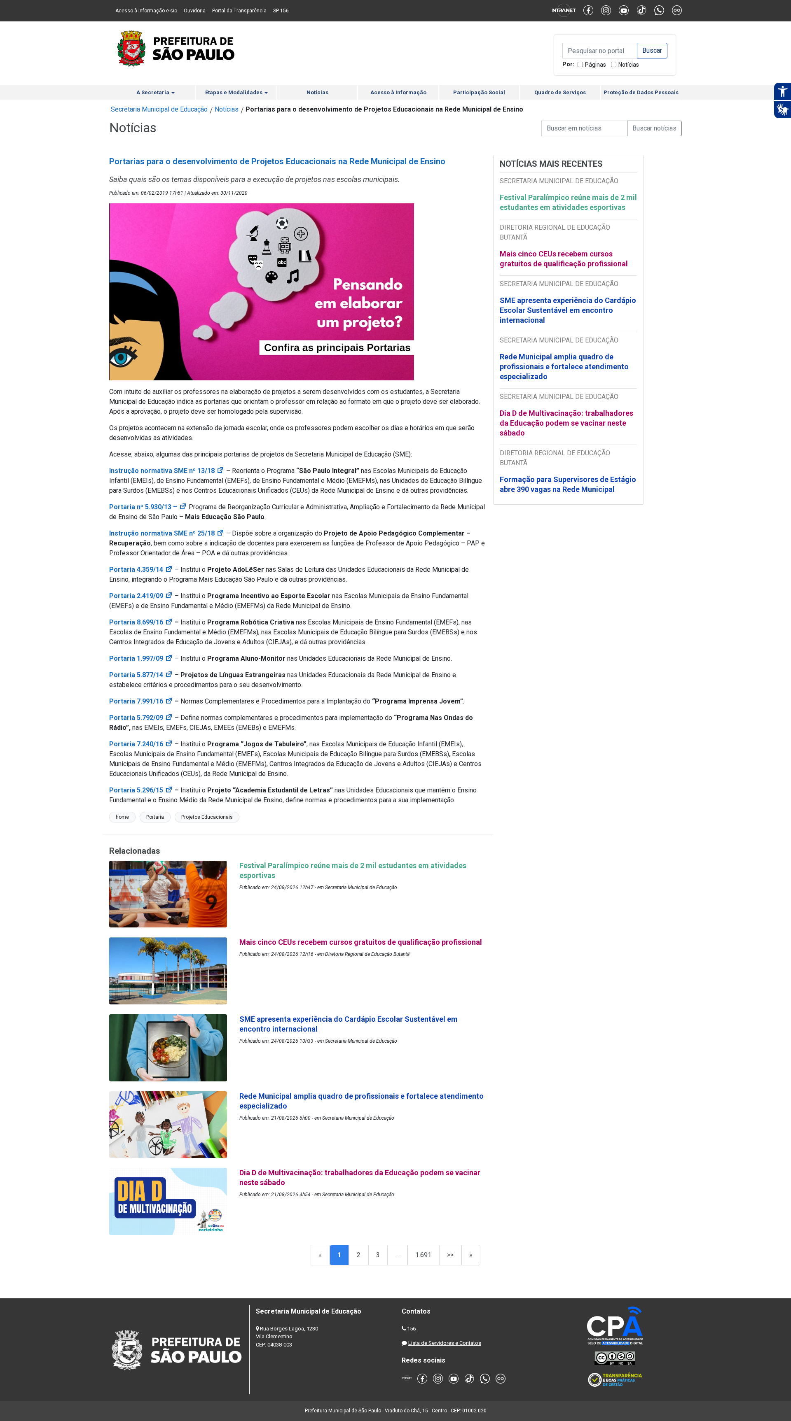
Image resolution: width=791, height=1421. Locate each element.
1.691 (423, 1255)
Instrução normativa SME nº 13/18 (167, 471)
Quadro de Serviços (560, 92)
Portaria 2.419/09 (141, 596)
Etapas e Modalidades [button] (234, 92)
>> (450, 1255)
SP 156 (281, 11)
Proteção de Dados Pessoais (641, 92)
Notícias (628, 64)
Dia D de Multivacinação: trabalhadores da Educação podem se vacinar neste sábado (566, 423)
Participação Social (479, 92)
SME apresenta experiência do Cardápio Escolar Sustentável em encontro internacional (568, 310)
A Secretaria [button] (153, 92)
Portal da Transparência (239, 11)
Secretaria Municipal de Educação (159, 109)
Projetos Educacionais (207, 817)
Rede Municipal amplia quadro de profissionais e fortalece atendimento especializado (564, 366)
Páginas (595, 64)
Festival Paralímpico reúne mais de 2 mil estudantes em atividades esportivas (568, 202)
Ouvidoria (195, 11)
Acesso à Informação (398, 92)
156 (411, 1328)
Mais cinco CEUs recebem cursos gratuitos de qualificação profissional (564, 258)
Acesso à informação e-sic (146, 11)
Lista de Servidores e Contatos (444, 1343)
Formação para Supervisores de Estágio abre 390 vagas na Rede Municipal (568, 484)
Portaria (155, 817)
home (122, 817)
